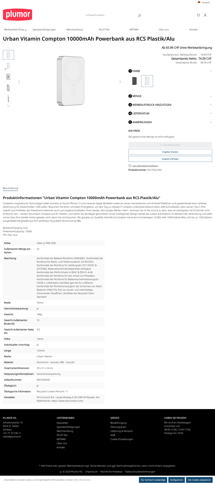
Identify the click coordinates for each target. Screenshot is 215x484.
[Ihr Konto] (205, 15)
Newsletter (62, 422)
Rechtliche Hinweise (111, 471)
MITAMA (61, 439)
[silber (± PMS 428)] (147, 81)
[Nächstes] (120, 81)
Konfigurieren (176, 479)
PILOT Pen (62, 435)
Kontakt (61, 447)
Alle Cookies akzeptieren (199, 479)
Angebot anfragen (170, 158)
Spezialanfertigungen (68, 427)
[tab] (10, 188)
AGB (112, 435)
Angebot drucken (170, 151)
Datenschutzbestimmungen (140, 471)
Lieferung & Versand (121, 431)
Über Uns (62, 443)
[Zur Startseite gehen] (17, 14)
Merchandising (65, 431)
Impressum (91, 471)
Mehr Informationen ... (83, 480)
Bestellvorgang (118, 422)
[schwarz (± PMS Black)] (134, 81)
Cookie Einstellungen (121, 439)
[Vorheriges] (19, 81)
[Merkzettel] (198, 15)
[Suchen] (139, 15)
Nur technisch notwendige (153, 479)
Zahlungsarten (118, 427)
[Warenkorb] (210, 14)
